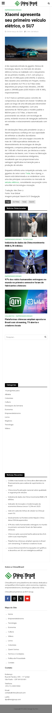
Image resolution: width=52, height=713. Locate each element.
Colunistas (10, 316)
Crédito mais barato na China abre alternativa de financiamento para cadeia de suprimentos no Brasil (27, 483)
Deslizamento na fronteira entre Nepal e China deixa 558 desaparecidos (26, 519)
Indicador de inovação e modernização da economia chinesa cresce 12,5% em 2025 (24, 505)
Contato (11, 662)
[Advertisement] (26, 361)
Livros (10, 640)
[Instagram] (14, 598)
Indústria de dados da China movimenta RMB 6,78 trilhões (24, 244)
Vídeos (10, 636)
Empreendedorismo (13, 10)
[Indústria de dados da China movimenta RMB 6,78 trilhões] (26, 224)
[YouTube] (27, 598)
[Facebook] (7, 598)
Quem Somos (13, 649)
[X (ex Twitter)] (21, 598)
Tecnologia (28, 239)
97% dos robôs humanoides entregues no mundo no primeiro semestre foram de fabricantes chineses (25, 282)
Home (10, 614)
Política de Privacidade (16, 658)
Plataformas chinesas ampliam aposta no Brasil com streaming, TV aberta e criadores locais (25, 322)
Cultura (11, 632)
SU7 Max (16, 202)
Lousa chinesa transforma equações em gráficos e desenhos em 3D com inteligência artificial (27, 549)
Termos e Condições (16, 654)
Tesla (27, 173)
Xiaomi (31, 202)
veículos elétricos (12, 182)
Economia (12, 627)
